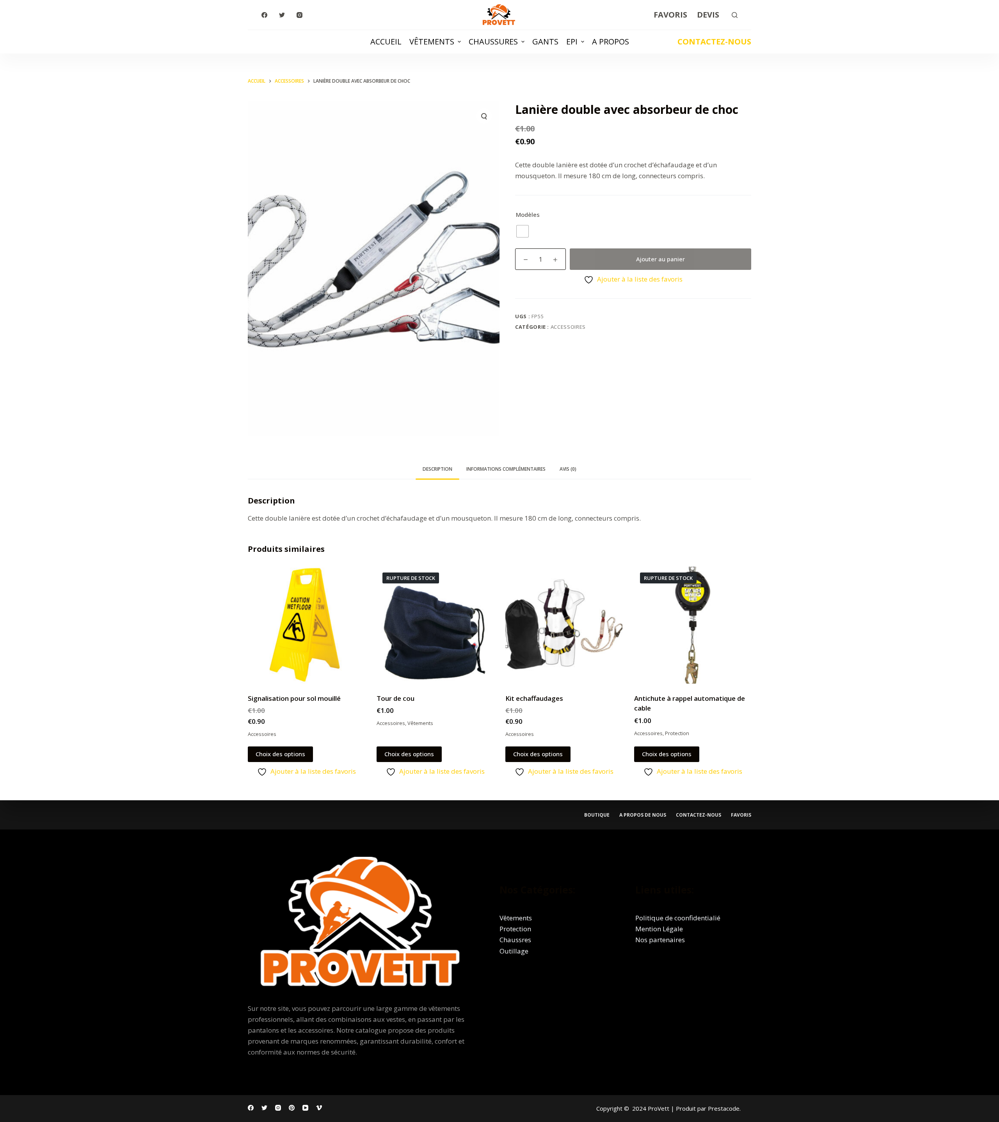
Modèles (528, 214)
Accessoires (568, 326)
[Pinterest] (292, 1108)
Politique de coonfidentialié (677, 917)
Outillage (514, 951)
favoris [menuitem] (741, 815)
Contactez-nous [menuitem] (698, 815)
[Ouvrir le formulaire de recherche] (735, 15)
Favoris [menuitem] (670, 14)
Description (437, 469)
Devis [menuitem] (708, 14)
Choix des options (280, 754)
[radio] (522, 231)
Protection (677, 733)
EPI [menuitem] (572, 41)
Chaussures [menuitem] (493, 41)
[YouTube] (305, 1108)
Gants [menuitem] (545, 41)
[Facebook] (264, 15)
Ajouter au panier (660, 259)
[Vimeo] (319, 1108)
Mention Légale (659, 928)
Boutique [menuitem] (597, 815)
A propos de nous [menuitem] (642, 815)
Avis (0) (568, 469)
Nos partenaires (660, 939)
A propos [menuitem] (610, 41)
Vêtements (420, 723)
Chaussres (515, 939)
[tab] (437, 469)
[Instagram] (299, 15)
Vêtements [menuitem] (431, 41)
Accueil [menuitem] (386, 41)
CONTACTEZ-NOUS (714, 41)
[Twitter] (282, 15)
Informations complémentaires (506, 469)
